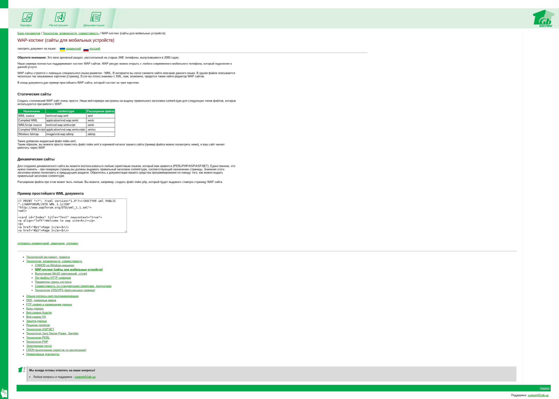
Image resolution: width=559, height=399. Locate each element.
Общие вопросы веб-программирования (52, 296)
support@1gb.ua (85, 376)
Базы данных (35, 308)
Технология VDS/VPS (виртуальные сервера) (65, 290)
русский (95, 48)
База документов (28, 33)
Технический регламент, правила (48, 257)
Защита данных (36, 321)
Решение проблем (38, 325)
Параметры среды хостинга (53, 282)
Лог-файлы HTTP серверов (53, 277)
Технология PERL (38, 337)
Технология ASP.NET (40, 329)
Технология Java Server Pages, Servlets (52, 333)
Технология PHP (37, 341)
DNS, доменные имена (41, 300)
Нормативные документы (42, 354)
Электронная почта (39, 345)
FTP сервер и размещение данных (49, 304)
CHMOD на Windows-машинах (54, 265)
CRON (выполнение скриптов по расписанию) (56, 350)
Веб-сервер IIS (36, 316)
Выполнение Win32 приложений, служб (61, 273)
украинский (73, 48)
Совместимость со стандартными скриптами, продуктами (73, 286)
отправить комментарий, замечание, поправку (47, 243)
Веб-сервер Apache (39, 312)
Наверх (545, 388)
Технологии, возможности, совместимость (71, 33)
